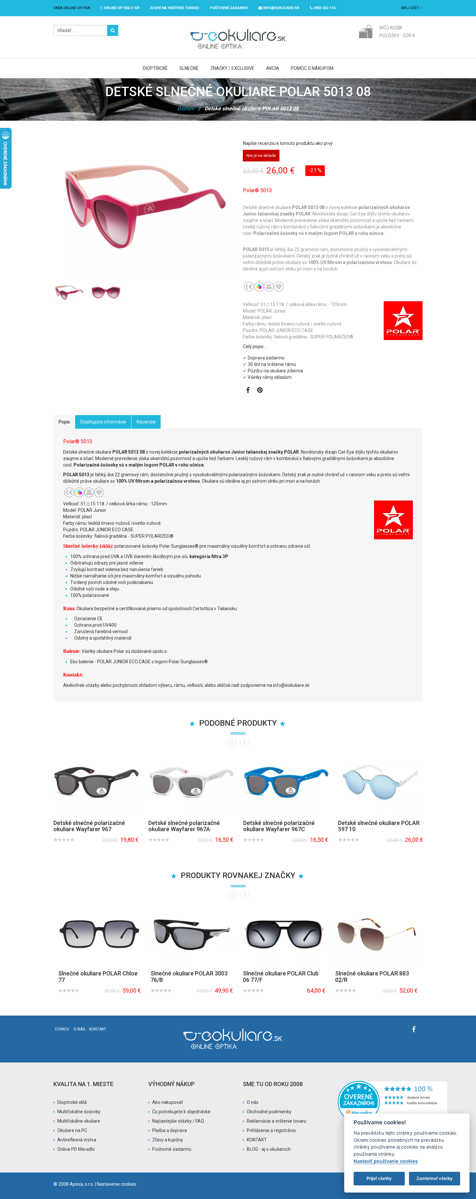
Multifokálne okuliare (78, 1121)
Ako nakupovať (167, 1102)
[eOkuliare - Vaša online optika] (238, 28)
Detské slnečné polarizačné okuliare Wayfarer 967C (279, 826)
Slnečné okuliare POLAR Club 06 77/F (281, 976)
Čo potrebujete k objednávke (181, 1111)
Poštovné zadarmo (171, 1149)
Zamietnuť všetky (434, 1178)
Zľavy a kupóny (167, 1139)
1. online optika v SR (119, 8)
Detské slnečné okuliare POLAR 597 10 (379, 826)
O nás (79, 1029)
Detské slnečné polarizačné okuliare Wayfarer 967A (184, 826)
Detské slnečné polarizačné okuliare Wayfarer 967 (89, 826)
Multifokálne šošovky (78, 1111)
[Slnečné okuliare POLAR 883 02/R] (376, 934)
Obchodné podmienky (269, 1111)
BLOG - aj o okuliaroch (269, 1149)
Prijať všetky (379, 1178)
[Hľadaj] (112, 30)
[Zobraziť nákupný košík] (365, 31)
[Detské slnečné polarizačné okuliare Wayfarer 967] (96, 782)
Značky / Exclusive (232, 68)
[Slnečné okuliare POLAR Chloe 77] (99, 934)
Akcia (272, 68)
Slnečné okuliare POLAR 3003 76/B (189, 976)
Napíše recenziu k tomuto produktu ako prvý (288, 143)
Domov (185, 108)
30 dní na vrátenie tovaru (174, 8)
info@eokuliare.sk (280, 8)
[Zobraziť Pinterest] (260, 390)
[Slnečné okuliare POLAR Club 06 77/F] (284, 934)
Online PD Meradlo (76, 1149)
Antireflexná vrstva (76, 1139)
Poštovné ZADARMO (229, 8)
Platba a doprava (169, 1130)
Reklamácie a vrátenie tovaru (276, 1121)
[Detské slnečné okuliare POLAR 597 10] (380, 782)
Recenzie (146, 421)
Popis (64, 421)
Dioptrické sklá (72, 1102)
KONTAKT (257, 1139)
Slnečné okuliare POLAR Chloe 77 (98, 976)
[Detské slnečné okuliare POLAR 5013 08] (68, 292)
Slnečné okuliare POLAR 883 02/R (372, 976)
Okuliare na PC (72, 1130)
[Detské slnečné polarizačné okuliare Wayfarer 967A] (190, 782)
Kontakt (97, 1029)
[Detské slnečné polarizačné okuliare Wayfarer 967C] (285, 782)
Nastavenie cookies (116, 1184)
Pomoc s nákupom (312, 68)
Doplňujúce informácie (103, 421)
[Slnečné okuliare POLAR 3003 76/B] (192, 934)
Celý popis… (254, 346)
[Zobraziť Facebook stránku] (248, 390)
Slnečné (188, 68)
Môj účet (410, 8)
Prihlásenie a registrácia (271, 1130)
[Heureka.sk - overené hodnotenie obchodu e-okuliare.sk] (393, 1084)
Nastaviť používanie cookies (386, 1161)
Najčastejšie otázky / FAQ (178, 1121)
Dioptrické (155, 68)
